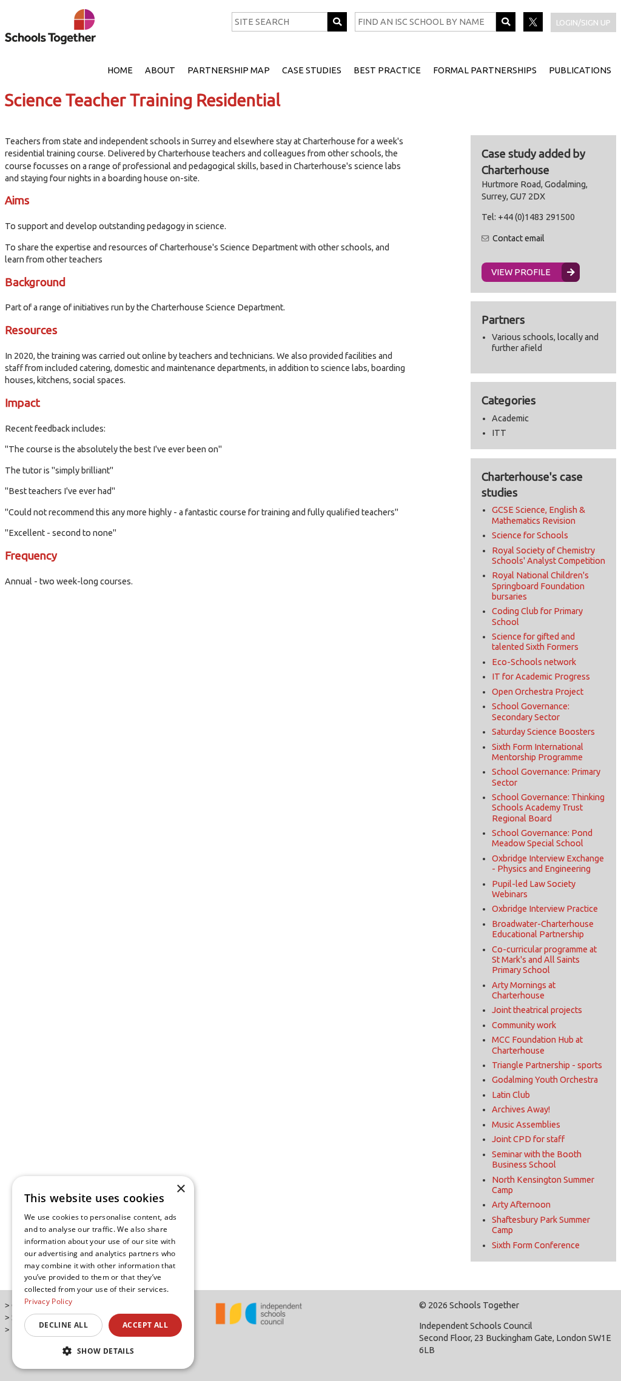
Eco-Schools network (534, 662)
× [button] (180, 1189)
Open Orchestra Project (537, 692)
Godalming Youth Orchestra (545, 1080)
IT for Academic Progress (541, 676)
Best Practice (387, 70)
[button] (103, 1351)
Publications (580, 70)
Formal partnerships (485, 70)
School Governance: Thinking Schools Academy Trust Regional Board (548, 807)
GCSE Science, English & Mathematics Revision (538, 515)
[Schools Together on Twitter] (534, 28)
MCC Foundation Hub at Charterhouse (537, 1045)
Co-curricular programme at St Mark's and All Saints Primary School (544, 960)
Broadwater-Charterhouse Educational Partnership (543, 929)
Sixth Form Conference (536, 1245)
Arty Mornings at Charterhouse (524, 990)
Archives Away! (521, 1109)
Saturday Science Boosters (543, 732)
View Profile (521, 272)
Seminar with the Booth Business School (537, 1159)
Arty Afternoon (521, 1204)
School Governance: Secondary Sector (530, 711)
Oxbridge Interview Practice (545, 909)
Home (120, 70)
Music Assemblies (526, 1124)
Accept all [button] (145, 1325)
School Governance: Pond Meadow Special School (542, 838)
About (160, 70)
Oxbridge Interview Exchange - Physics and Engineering (548, 864)
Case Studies (311, 70)
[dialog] (103, 1272)
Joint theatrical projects (537, 1010)
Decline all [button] (63, 1325)
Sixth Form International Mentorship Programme (537, 752)
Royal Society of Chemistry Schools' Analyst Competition (548, 556)
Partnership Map (228, 70)
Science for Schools (530, 535)
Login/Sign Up (583, 22)
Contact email (518, 238)
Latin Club (511, 1095)
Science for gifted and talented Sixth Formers (535, 642)
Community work (524, 1025)
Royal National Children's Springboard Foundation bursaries (540, 585)
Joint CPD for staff (528, 1139)
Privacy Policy (48, 1301)
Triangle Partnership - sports (547, 1065)
